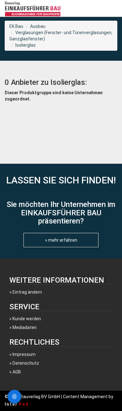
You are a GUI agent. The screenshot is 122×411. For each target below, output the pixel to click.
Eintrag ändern (27, 292)
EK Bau (16, 26)
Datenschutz (26, 363)
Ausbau (37, 26)
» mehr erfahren (61, 240)
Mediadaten (25, 327)
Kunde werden (27, 318)
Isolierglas (25, 45)
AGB (17, 371)
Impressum (24, 354)
